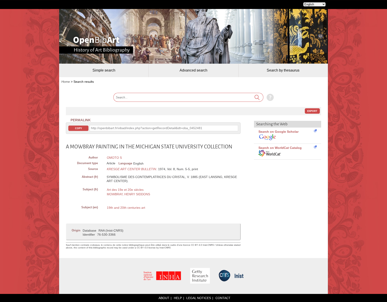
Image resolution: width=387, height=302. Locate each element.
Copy (78, 128)
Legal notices (198, 298)
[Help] (269, 97)
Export (312, 111)
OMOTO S (114, 157)
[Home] (96, 40)
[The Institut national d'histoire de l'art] (162, 276)
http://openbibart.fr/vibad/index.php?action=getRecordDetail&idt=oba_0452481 (146, 128)
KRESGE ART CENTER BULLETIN (131, 169)
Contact (222, 298)
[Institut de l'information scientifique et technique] (239, 276)
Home (65, 81)
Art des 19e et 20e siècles (125, 189)
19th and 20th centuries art (126, 207)
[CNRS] (224, 276)
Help (178, 298)
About (164, 298)
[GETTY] (200, 276)
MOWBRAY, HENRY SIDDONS (128, 194)
